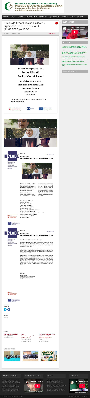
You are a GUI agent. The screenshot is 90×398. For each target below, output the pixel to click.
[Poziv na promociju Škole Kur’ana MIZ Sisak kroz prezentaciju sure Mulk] (49, 361)
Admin (7, 33)
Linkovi (72, 17)
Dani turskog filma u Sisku (11, 334)
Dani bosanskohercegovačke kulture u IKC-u (28, 335)
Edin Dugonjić (76, 396)
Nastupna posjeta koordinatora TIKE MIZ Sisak (73, 61)
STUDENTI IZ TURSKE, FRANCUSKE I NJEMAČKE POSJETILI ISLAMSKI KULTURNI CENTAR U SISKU (74, 47)
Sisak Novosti (52, 33)
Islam (13, 17)
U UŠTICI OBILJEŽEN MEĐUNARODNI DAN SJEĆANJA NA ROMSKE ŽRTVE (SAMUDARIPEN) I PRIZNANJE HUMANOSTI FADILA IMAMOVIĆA (74, 52)
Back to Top (84, 396)
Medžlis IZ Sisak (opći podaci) (49, 17)
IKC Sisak (65, 17)
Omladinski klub (31, 17)
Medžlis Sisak (9, 396)
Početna (6, 17)
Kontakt (80, 17)
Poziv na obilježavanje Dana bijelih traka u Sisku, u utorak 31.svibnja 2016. (47, 335)
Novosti (20, 17)
